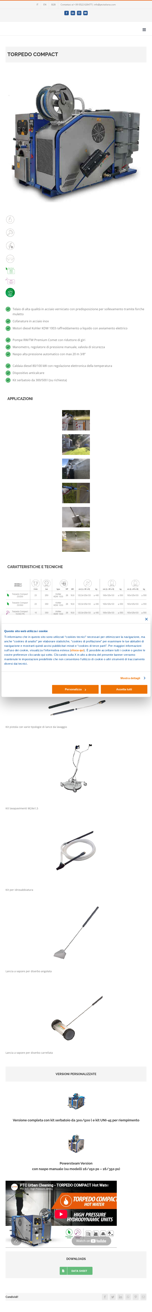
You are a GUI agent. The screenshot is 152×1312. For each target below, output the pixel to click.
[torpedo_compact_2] (76, 1133)
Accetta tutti (124, 689)
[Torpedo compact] (76, 575)
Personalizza (73, 689)
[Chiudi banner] (146, 619)
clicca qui (77, 650)
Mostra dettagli (130, 678)
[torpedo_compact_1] (76, 1090)
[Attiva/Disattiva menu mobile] (144, 30)
